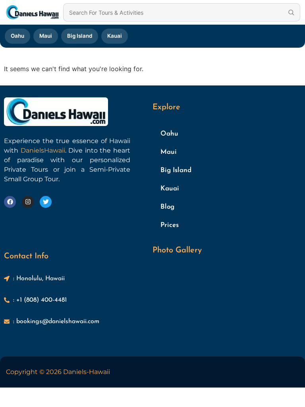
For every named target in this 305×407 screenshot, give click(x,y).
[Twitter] (46, 202)
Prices (169, 225)
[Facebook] (10, 202)
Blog (167, 207)
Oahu (17, 36)
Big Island (79, 36)
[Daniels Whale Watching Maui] (32, 12)
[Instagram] (28, 202)
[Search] (291, 12)
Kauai (114, 36)
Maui (45, 36)
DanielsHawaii (43, 150)
